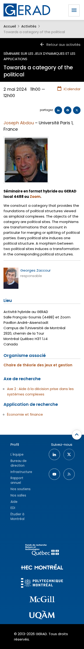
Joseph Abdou (19, 123)
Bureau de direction (18, 463)
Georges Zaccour (35, 270)
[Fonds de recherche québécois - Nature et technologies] (42, 551)
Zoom (35, 196)
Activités (28, 26)
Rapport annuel (16, 480)
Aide (14, 502)
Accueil (10, 26)
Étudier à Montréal (17, 516)
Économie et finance (25, 414)
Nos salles (18, 495)
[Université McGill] (42, 600)
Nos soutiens (20, 489)
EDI (12, 508)
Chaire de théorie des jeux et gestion (38, 365)
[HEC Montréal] (42, 568)
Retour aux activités (63, 44)
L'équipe (17, 454)
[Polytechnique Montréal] (42, 584)
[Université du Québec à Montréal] (42, 615)
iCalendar (72, 88)
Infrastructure (21, 472)
